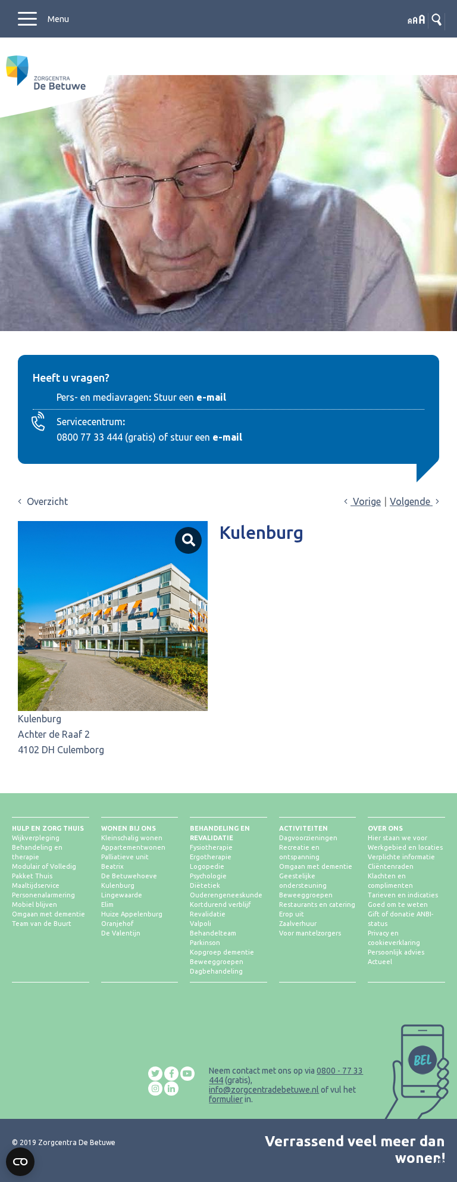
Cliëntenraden (391, 866)
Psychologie (208, 876)
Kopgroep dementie (222, 952)
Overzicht (46, 501)
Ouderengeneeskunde (226, 895)
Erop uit (291, 914)
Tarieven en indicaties (403, 895)
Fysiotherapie (211, 847)
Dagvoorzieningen (308, 837)
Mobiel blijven (34, 904)
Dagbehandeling (216, 971)
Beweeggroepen (216, 961)
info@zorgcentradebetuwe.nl (264, 1089)
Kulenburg (117, 885)
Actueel (380, 961)
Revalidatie (208, 914)
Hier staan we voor (397, 837)
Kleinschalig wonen (131, 837)
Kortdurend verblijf (220, 904)
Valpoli (200, 923)
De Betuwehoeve (129, 876)
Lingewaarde (121, 895)
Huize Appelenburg (131, 914)
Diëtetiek (205, 885)
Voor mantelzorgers (310, 933)
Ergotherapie (210, 856)
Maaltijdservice (36, 885)
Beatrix (112, 866)
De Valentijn (120, 933)
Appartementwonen (133, 847)
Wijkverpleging (36, 837)
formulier (226, 1099)
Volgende (411, 501)
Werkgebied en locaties (405, 847)
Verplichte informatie (401, 856)
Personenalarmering (43, 895)
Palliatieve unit (125, 856)
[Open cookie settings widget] (20, 1161)
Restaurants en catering (317, 904)
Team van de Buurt (41, 923)
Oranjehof (117, 923)
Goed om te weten (398, 904)
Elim (107, 904)
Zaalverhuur (298, 923)
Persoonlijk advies (396, 952)
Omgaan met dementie (48, 914)
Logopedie (207, 866)
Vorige (365, 501)
